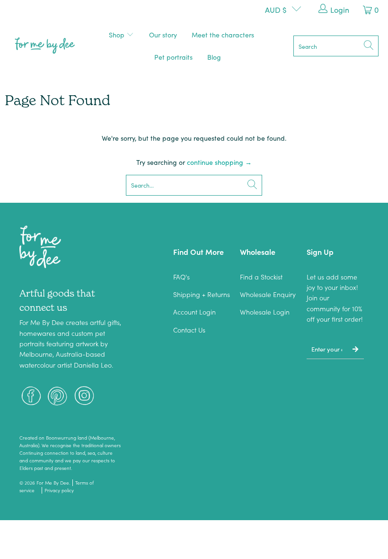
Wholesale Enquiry (268, 294)
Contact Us (189, 329)
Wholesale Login (265, 311)
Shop (117, 34)
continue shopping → (219, 162)
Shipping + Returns (201, 294)
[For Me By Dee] (44, 46)
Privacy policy (59, 490)
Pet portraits (173, 57)
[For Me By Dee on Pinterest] (58, 396)
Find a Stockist (261, 276)
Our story (163, 34)
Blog (214, 57)
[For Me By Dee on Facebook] (31, 396)
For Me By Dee (52, 482)
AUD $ (276, 9)
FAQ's (181, 276)
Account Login (194, 311)
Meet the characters (223, 34)
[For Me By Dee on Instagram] (84, 396)
